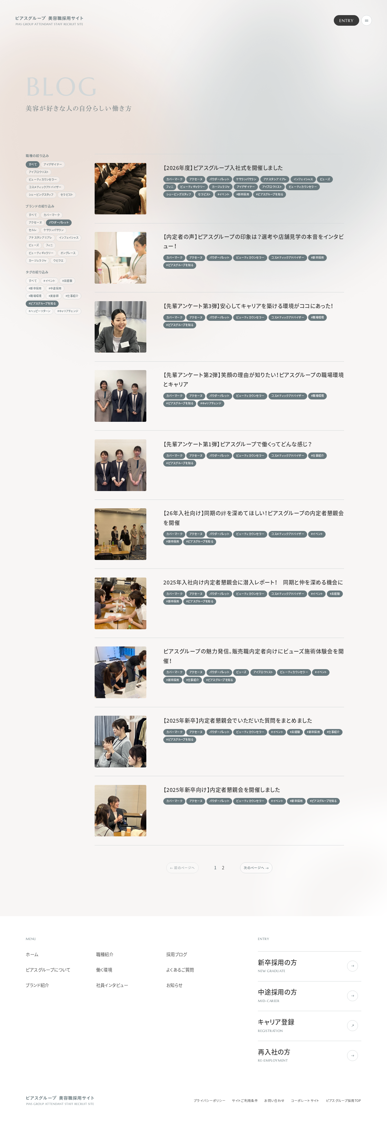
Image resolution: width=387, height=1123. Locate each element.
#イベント (49, 281)
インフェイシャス (68, 237)
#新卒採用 (35, 288)
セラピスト (66, 195)
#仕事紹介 (72, 296)
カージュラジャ (37, 260)
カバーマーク (52, 215)
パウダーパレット (59, 222)
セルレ (33, 230)
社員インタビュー (112, 985)
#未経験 (67, 281)
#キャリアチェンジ (67, 311)
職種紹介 (105, 954)
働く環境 (104, 969)
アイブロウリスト (38, 172)
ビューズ (34, 245)
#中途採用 (55, 288)
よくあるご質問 (180, 969)
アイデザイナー (53, 164)
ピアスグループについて (48, 969)
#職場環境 (35, 296)
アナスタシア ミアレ (40, 237)
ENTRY (346, 20)
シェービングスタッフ (41, 195)
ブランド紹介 (37, 985)
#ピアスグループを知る (42, 303)
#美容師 (54, 296)
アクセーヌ (35, 222)
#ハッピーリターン (39, 311)
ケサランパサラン (53, 230)
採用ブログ (176, 954)
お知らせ (174, 985)
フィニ (49, 245)
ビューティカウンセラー (43, 179)
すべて (33, 164)
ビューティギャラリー (41, 253)
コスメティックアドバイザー (45, 187)
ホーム (32, 954)
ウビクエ (58, 260)
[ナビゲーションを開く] (366, 20)
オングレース (68, 253)
